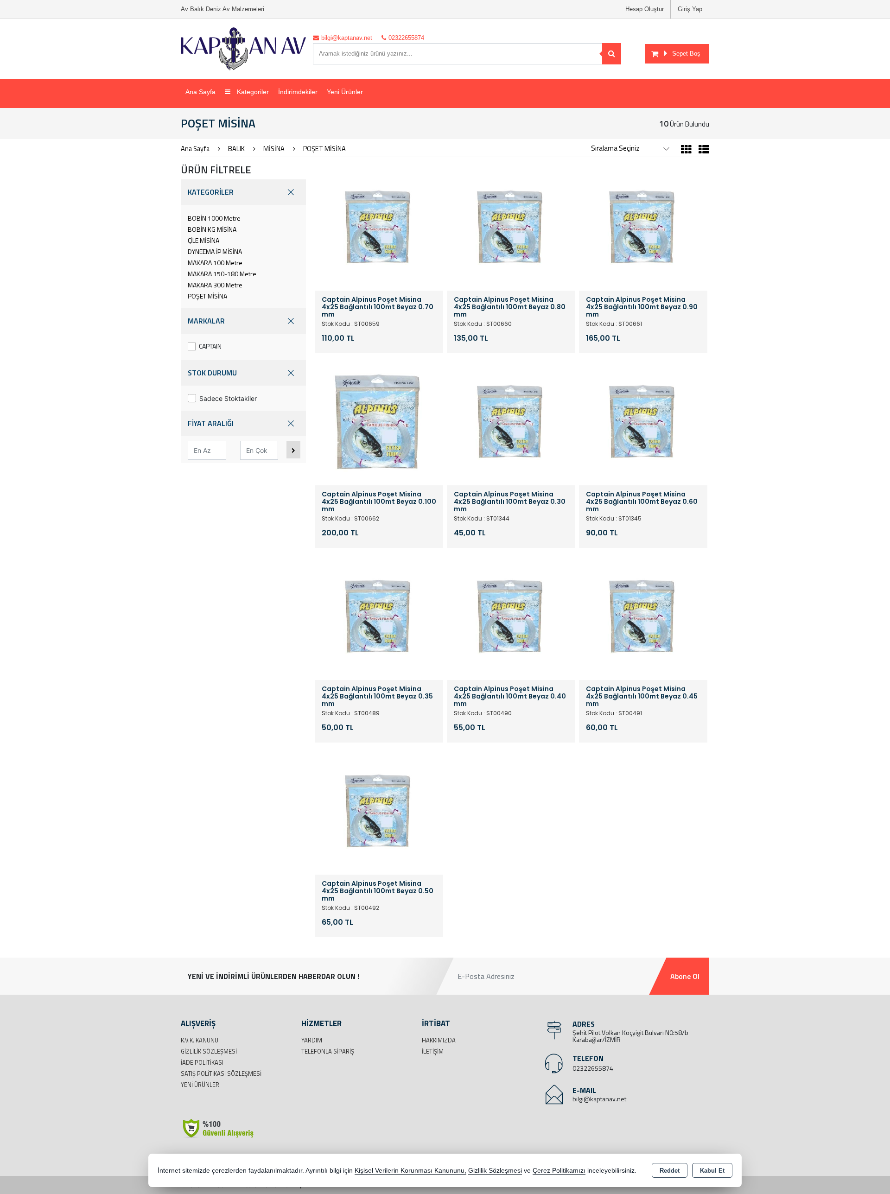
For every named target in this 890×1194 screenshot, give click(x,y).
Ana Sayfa (200, 91)
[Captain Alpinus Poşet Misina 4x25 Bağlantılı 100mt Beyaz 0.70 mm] (379, 225)
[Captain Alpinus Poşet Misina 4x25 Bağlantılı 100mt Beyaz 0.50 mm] (379, 809)
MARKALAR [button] (206, 320)
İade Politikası (202, 1062)
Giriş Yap (690, 9)
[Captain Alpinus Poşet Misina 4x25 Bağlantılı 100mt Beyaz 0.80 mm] (511, 225)
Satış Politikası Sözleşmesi (221, 1073)
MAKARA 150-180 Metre (222, 274)
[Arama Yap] (611, 53)
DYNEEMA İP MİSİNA (215, 251)
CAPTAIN (210, 346)
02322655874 (592, 1068)
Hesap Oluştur (644, 9)
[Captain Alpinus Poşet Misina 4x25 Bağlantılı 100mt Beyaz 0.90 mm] (643, 225)
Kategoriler (252, 91)
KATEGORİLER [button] (211, 191)
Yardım (311, 1040)
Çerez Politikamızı (559, 1170)
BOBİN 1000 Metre (214, 218)
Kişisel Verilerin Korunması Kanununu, (410, 1170)
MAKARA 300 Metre (215, 285)
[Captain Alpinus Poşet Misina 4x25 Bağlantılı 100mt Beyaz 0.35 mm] (379, 615)
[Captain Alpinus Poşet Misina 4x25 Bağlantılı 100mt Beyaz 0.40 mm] (511, 615)
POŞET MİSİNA (207, 296)
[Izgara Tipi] (686, 150)
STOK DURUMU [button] (212, 372)
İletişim (433, 1051)
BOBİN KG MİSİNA (212, 229)
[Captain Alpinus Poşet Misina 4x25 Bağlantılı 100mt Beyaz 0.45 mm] (643, 615)
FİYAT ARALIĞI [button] (211, 423)
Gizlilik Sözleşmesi (209, 1051)
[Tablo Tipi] (701, 150)
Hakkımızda (439, 1040)
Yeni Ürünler (200, 1084)
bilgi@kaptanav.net (599, 1099)
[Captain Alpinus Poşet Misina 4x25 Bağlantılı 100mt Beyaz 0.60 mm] (643, 420)
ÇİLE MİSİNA (203, 240)
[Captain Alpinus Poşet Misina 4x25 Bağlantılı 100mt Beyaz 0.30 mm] (511, 420)
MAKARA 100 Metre (215, 262)
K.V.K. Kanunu (199, 1040)
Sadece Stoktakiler (228, 398)
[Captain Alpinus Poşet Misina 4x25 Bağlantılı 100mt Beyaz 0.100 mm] (379, 420)
